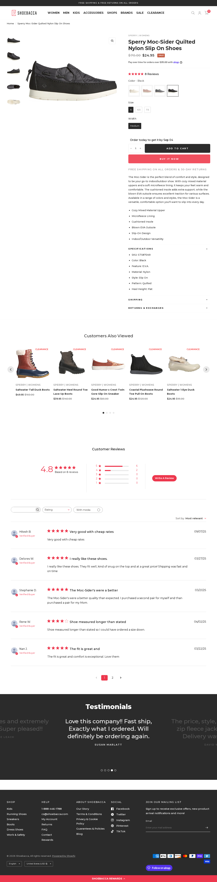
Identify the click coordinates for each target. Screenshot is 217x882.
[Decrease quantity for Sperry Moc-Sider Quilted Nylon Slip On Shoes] (131, 148)
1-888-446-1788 (52, 808)
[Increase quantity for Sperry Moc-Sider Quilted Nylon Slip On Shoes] (140, 148)
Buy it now (169, 159)
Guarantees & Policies (90, 828)
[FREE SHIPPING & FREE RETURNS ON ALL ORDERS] (108, 3)
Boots (11, 824)
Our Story (82, 808)
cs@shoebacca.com (55, 814)
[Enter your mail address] (206, 827)
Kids (9, 808)
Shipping (135, 299)
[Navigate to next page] (120, 678)
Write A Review (164, 478)
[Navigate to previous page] (96, 678)
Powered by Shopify (63, 856)
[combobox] (57, 510)
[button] (108, 878)
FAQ (44, 829)
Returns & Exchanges (146, 308)
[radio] (134, 91)
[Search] (193, 13)
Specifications (140, 248)
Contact (47, 834)
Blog (79, 833)
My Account (49, 819)
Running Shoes (17, 814)
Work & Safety (16, 834)
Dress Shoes (15, 829)
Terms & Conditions (89, 814)
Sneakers (13, 819)
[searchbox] (22, 509)
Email (149, 821)
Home (10, 23)
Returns (47, 824)
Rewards (47, 839)
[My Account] (199, 13)
